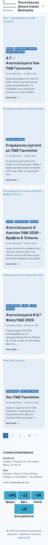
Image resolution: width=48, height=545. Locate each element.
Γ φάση (33, 306)
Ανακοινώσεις (12, 391)
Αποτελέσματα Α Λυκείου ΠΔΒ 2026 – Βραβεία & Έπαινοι (23, 232)
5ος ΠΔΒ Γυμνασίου (22, 397)
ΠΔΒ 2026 (34, 222)
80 (29, 435)
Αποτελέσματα (21, 222)
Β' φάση (25, 306)
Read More (12, 98)
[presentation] (24, 30)
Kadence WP (24, 537)
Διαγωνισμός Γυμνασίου (26, 49)
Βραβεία (9, 49)
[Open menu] (42, 6)
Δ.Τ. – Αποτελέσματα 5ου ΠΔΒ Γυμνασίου (22, 63)
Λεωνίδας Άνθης (14, 74)
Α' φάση (9, 222)
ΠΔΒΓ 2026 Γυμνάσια (15, 52)
